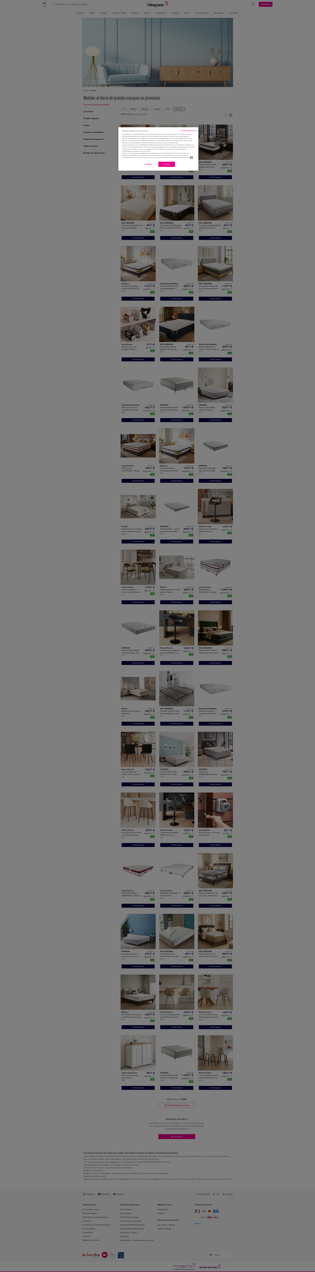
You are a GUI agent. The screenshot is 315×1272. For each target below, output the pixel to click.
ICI (191, 157)
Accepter (167, 164)
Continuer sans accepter (189, 130)
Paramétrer (149, 164)
